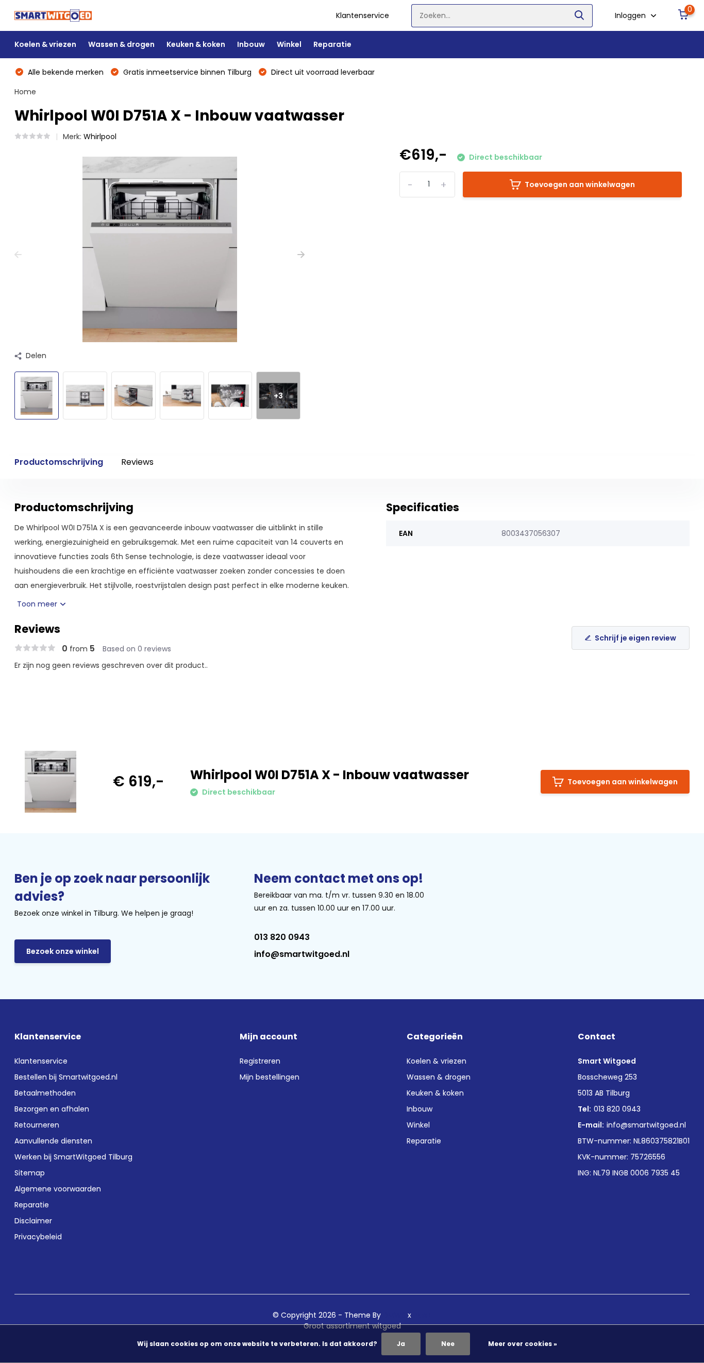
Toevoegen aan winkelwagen (580, 184)
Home (25, 92)
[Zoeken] (580, 15)
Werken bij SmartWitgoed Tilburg (73, 1157)
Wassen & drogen (121, 44)
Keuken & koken (195, 44)
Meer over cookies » (522, 1343)
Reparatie (332, 44)
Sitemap (29, 1173)
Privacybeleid (38, 1237)
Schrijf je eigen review (635, 638)
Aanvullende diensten (53, 1141)
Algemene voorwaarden (57, 1189)
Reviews (137, 462)
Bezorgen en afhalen (51, 1109)
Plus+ (422, 1315)
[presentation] (18, 254)
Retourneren (36, 1125)
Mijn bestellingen (269, 1077)
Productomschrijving (58, 462)
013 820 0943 (282, 937)
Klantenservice (362, 15)
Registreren (260, 1061)
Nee (448, 1343)
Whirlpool (99, 136)
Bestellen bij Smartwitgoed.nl (66, 1077)
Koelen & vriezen (45, 44)
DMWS (394, 1315)
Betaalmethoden (45, 1093)
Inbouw (251, 44)
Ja (401, 1343)
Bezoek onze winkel (62, 951)
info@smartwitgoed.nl (301, 954)
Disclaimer (33, 1221)
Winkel (289, 44)
